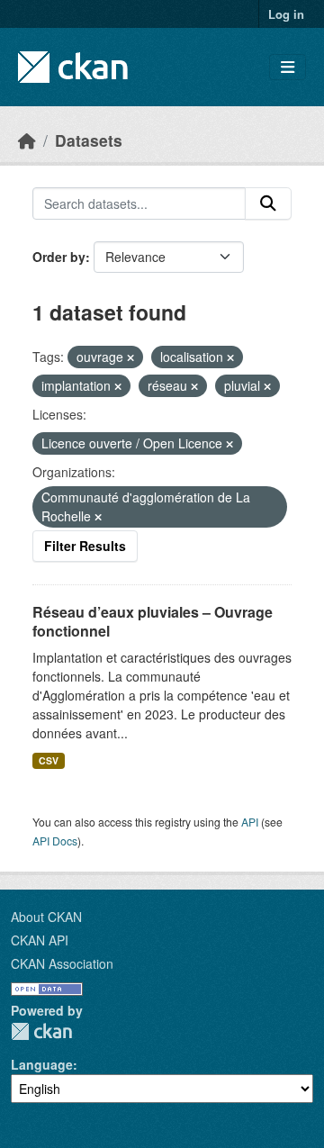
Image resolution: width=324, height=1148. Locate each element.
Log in (286, 14)
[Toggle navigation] (287, 67)
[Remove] (130, 357)
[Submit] (268, 203)
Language (42, 1064)
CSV (48, 760)
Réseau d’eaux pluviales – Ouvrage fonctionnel (152, 621)
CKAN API (39, 940)
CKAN (41, 1031)
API (249, 821)
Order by (59, 257)
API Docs (54, 840)
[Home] (27, 140)
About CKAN (46, 917)
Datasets (88, 140)
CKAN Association (62, 963)
